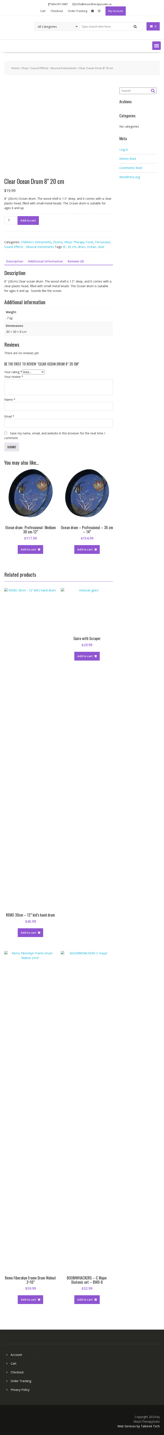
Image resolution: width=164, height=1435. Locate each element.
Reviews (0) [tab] (76, 261)
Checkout (57, 11)
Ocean (91, 247)
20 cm (72, 247)
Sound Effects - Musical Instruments (53, 68)
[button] (156, 45)
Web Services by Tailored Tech (138, 1426)
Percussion (102, 242)
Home (15, 68)
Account (16, 1355)
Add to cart (28, 220)
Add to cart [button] (28, 549)
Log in (123, 149)
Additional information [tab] (45, 261)
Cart (42, 11)
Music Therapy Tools (78, 242)
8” (64, 247)
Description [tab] (14, 261)
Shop (24, 68)
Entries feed (127, 159)
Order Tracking (77, 11)
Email (9, 416)
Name (9, 399)
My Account (115, 11)
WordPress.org (129, 177)
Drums (58, 242)
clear (101, 247)
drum (81, 247)
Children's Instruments (36, 242)
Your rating (13, 372)
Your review (13, 377)
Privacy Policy (20, 1390)
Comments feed (130, 168)
